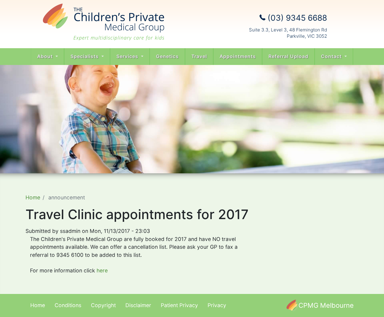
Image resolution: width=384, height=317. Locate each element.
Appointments (238, 56)
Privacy (217, 305)
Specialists (85, 56)
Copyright (103, 305)
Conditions (68, 305)
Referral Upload (288, 56)
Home (33, 197)
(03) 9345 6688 (296, 17)
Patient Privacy (179, 305)
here (102, 270)
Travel (199, 56)
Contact (332, 56)
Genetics (167, 56)
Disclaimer (138, 305)
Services (128, 56)
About (45, 56)
